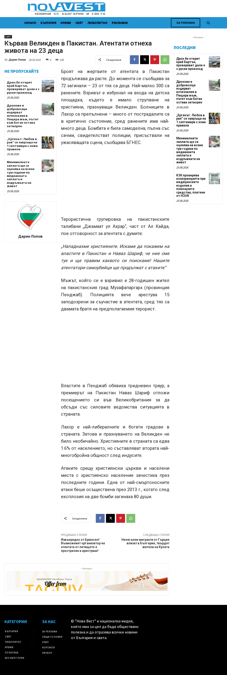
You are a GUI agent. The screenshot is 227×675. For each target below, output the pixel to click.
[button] (208, 22)
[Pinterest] (154, 59)
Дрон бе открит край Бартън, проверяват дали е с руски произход (23, 87)
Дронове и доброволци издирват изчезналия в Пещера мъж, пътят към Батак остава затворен (23, 116)
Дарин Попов (17, 59)
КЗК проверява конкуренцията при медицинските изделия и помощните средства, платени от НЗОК (190, 185)
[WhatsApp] (164, 59)
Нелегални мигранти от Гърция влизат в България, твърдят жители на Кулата (145, 543)
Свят (8, 36)
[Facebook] (134, 59)
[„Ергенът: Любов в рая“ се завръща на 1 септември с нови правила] (48, 142)
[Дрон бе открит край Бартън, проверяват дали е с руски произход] (48, 86)
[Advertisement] (115, 183)
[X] (144, 59)
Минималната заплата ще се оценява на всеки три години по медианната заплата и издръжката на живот (20, 174)
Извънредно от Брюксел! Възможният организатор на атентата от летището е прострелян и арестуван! (83, 545)
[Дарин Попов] (30, 217)
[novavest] (125, 8)
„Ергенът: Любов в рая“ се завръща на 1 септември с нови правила (22, 144)
